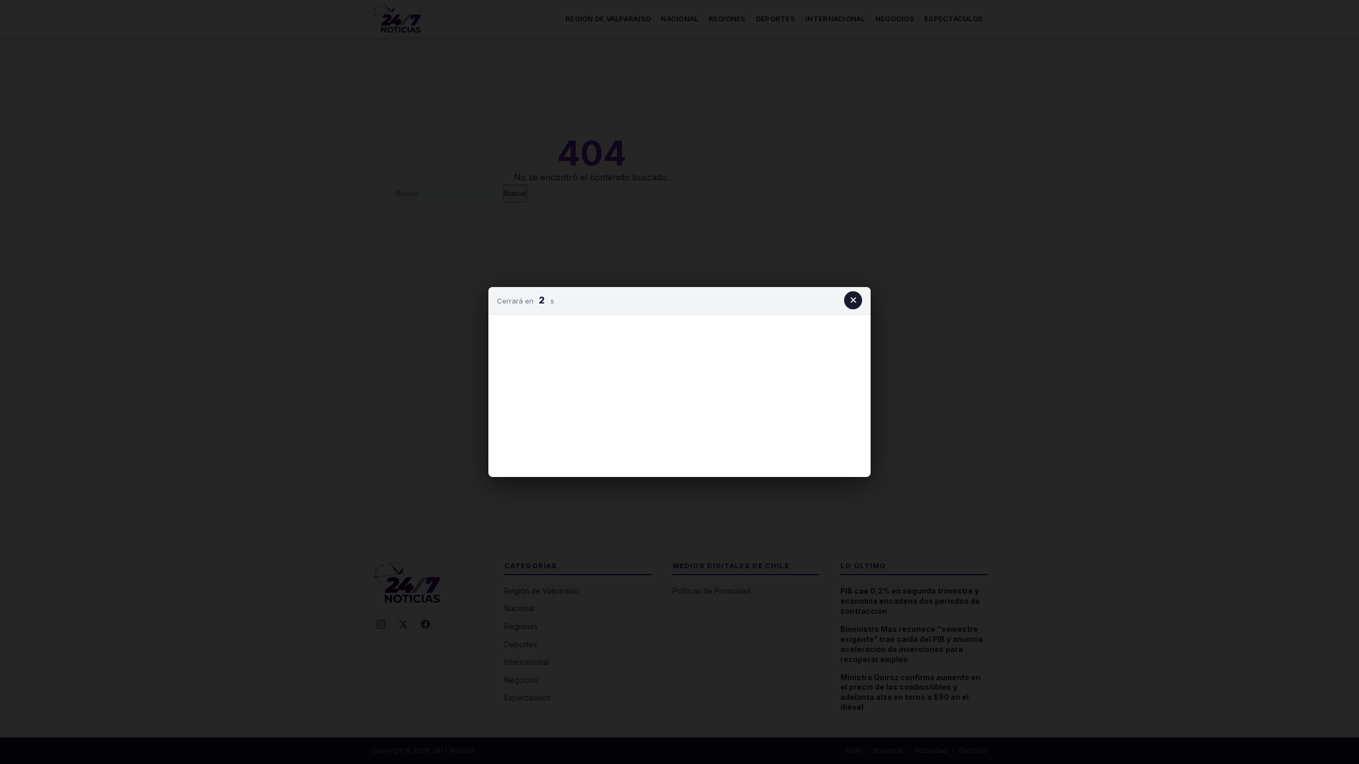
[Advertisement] (679, 393)
